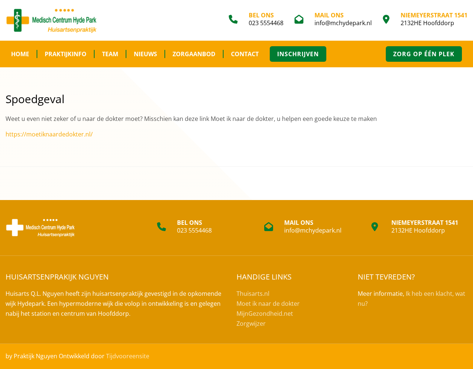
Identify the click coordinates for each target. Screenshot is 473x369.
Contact (245, 54)
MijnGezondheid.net (264, 313)
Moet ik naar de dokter (268, 303)
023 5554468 (266, 23)
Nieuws (145, 54)
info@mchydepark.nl (343, 23)
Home (20, 54)
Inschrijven (298, 54)
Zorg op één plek (424, 54)
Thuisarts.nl (252, 294)
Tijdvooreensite (127, 356)
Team (110, 54)
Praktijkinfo (65, 54)
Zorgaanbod (194, 54)
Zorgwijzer (251, 323)
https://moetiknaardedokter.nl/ (49, 134)
